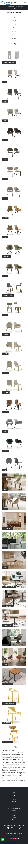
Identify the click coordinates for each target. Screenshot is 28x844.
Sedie (19, 6)
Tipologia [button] (14, 31)
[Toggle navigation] (25, 2)
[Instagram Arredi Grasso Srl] (20, 828)
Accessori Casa (14, 806)
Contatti (14, 820)
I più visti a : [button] (14, 35)
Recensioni (14, 810)
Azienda (14, 799)
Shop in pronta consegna (14, 808)
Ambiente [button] (14, 20)
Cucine (14, 801)
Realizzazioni (14, 813)
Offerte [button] (14, 38)
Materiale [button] (14, 24)
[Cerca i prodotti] (21, 2)
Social (14, 815)
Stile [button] (14, 28)
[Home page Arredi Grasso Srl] (8, 2)
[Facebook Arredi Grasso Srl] (16, 828)
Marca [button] (14, 17)
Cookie (5, 843)
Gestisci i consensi (12, 843)
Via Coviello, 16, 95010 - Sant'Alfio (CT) (14, 825)
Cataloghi (14, 817)
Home (6, 6)
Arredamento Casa (12, 6)
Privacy (1, 843)
